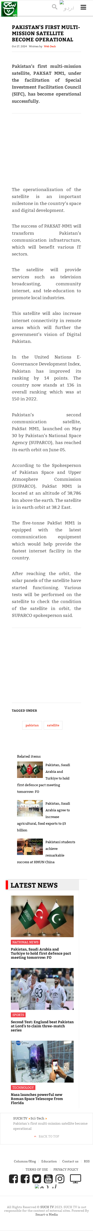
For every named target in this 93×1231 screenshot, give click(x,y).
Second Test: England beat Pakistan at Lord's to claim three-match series (42, 1025)
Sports (18, 1015)
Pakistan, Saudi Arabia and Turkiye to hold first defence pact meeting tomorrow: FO (41, 953)
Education (49, 1161)
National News (25, 942)
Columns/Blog (25, 1161)
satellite (53, 725)
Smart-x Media (46, 1214)
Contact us (70, 1161)
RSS (87, 1161)
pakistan (32, 725)
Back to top (49, 1136)
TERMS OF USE (37, 1169)
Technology (23, 1087)
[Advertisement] (46, 148)
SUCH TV (47, 1207)
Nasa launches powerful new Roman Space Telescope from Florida (37, 1098)
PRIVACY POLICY (65, 1169)
